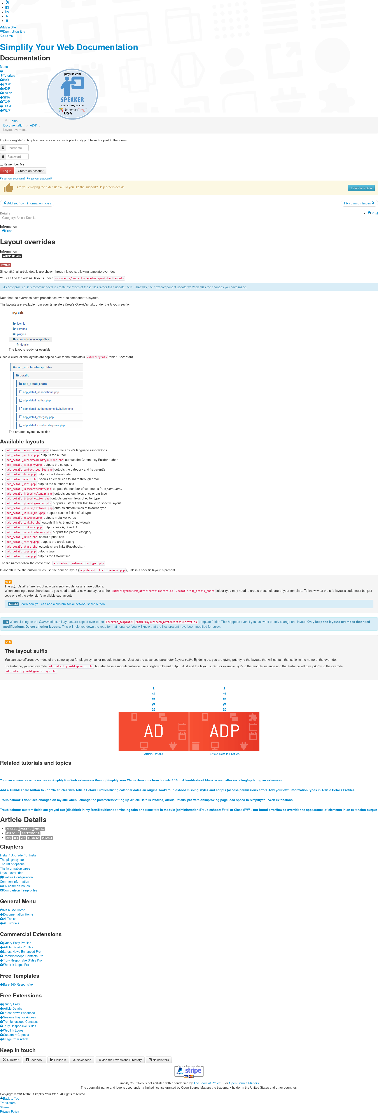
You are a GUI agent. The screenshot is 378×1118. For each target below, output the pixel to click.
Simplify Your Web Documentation (69, 47)
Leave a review (361, 188)
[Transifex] (153, 693)
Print (374, 213)
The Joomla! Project (207, 1083)
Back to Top (11, 1098)
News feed (84, 1060)
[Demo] (153, 698)
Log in (7, 171)
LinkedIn (60, 1060)
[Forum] (153, 703)
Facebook (36, 1060)
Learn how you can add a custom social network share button (62, 604)
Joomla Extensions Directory (122, 1060)
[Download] (153, 688)
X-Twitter (12, 1060)
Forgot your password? (39, 178)
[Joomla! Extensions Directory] (7, 20)
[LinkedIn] (7, 12)
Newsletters (161, 1060)
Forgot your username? (12, 178)
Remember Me (14, 164)
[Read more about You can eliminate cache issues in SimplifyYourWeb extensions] (47, 771)
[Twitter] (7, 3)
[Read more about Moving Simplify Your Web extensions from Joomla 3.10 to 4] (139, 771)
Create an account (31, 171)
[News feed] (7, 16)
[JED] (153, 709)
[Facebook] (7, 7)
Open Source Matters (244, 1083)
